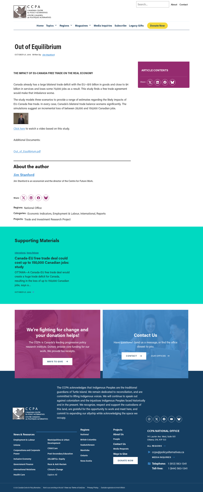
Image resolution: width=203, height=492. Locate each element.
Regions (84, 429)
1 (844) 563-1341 (178, 468)
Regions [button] (64, 25)
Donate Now (157, 25)
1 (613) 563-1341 (177, 463)
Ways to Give (120, 453)
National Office (33, 208)
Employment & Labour (66, 213)
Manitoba (84, 450)
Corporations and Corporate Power (27, 452)
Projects (117, 429)
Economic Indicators (39, 213)
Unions (17, 445)
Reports (101, 213)
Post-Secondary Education (60, 453)
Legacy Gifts (136, 25)
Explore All (52, 474)
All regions (154, 445)
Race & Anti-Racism (57, 464)
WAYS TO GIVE (55, 361)
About (174, 4)
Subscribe (120, 25)
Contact (184, 4)
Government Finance (23, 464)
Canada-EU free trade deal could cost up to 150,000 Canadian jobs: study (42, 262)
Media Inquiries (103, 25)
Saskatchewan (87, 444)
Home (40, 25)
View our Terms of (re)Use (74, 487)
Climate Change (55, 469)
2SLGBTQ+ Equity (56, 458)
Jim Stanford (48, 54)
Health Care (19, 474)
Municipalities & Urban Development (58, 441)
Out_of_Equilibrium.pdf (27, 151)
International (87, 213)
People (116, 439)
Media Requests (121, 448)
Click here (19, 128)
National (84, 434)
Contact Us (119, 443)
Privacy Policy (92, 487)
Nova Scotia (86, 460)
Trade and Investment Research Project (47, 219)
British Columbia (88, 439)
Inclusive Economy (22, 458)
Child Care (53, 448)
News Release (33, 252)
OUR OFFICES (158, 355)
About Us (118, 434)
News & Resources (24, 434)
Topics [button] (50, 25)
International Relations (24, 469)
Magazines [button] (81, 25)
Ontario (84, 455)
